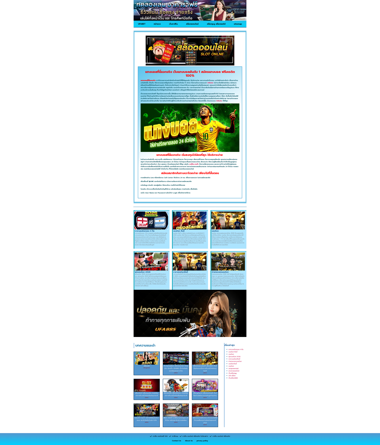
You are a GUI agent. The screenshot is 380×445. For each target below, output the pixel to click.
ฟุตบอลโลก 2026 (142, 272)
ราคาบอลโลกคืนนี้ (180, 272)
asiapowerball (233, 368)
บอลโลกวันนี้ (232, 363)
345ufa (210, 83)
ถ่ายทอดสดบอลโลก (220, 272)
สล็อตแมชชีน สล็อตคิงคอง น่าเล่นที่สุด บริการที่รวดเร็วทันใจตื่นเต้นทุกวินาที (176, 394)
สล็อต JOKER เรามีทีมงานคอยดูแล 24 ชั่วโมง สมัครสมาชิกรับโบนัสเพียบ (175, 419)
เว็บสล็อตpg (232, 373)
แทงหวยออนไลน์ (233, 371)
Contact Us (176, 441)
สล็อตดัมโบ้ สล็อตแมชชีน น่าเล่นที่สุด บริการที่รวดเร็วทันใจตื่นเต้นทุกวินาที (146, 394)
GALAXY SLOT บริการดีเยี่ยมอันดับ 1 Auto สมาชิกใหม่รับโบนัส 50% (146, 419)
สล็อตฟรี (147, 366)
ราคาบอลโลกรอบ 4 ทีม (144, 231)
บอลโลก (215, 231)
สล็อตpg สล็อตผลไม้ (216, 23)
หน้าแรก (157, 23)
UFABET (141, 23)
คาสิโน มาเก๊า (194, 164)
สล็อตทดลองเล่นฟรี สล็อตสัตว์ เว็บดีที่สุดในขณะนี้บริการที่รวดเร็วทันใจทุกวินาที (205, 368)
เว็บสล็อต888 (233, 378)
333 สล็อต (232, 375)
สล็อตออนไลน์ (192, 23)
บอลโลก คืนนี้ (178, 231)
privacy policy (202, 441)
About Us (189, 441)
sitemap (238, 23)
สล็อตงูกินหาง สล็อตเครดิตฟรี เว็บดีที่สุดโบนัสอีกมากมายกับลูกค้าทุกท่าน (205, 394)
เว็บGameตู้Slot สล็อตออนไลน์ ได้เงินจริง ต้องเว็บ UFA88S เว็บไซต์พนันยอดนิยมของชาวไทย (176, 368)
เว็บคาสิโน (173, 23)
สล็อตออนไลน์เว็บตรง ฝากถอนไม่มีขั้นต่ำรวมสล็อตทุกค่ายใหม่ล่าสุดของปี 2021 (205, 420)
